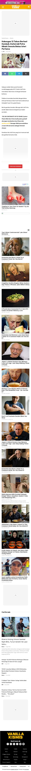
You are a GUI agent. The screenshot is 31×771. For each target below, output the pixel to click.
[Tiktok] (17, 744)
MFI (2, 663)
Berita (11, 38)
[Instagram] (11, 744)
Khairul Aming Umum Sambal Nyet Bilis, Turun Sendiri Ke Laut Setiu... (14, 641)
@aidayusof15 (6, 123)
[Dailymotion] (23, 744)
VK (3, 51)
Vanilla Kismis (5, 38)
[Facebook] (8, 744)
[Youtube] (20, 744)
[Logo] (15, 6)
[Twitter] (14, 744)
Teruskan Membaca (15, 166)
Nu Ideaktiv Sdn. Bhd (14, 769)
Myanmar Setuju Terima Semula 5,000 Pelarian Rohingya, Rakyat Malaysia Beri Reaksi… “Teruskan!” (14, 692)
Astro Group (26, 769)
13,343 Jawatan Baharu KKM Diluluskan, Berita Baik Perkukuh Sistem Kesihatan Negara (14, 671)
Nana (3, 646)
